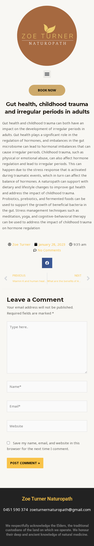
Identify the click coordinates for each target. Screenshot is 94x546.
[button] (47, 74)
